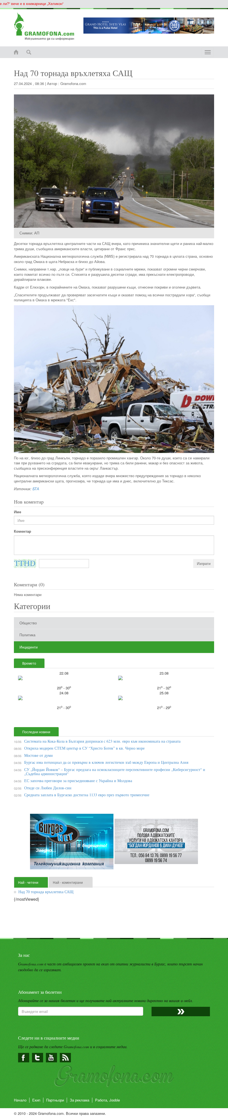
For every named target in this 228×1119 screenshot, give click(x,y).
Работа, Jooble (107, 1100)
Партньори (55, 1100)
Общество (28, 622)
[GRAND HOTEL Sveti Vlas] (148, 25)
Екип (36, 1100)
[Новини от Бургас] (44, 26)
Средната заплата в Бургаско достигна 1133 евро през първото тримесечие (86, 794)
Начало (20, 1100)
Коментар (22, 531)
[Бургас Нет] (72, 843)
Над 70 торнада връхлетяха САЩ (45, 891)
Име (17, 511)
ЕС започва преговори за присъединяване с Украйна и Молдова (78, 780)
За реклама (79, 1100)
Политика (27, 634)
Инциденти (28, 647)
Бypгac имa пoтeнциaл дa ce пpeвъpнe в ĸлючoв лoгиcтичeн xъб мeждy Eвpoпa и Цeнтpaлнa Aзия (106, 762)
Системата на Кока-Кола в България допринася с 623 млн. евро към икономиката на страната (102, 741)
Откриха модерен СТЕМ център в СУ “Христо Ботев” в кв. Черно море (84, 748)
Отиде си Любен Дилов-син (47, 787)
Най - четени (28, 882)
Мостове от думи (38, 755)
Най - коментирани (68, 882)
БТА (36, 488)
